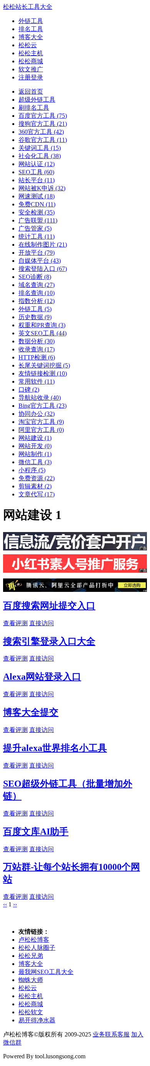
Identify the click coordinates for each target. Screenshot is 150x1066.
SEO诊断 (34, 277)
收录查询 (36, 349)
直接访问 (41, 623)
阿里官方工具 (41, 430)
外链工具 (30, 21)
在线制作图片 (42, 244)
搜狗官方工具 (42, 123)
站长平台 (36, 180)
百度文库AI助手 (35, 832)
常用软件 (36, 381)
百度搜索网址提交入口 (49, 606)
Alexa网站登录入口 (42, 677)
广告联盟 (37, 220)
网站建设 (35, 438)
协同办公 (36, 413)
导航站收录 (39, 397)
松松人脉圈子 (36, 947)
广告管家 (35, 228)
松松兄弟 (30, 955)
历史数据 (35, 317)
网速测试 (36, 196)
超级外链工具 (36, 99)
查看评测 (15, 623)
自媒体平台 (39, 260)
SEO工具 (36, 172)
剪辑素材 (35, 486)
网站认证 (36, 164)
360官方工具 (41, 132)
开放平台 (36, 252)
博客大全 (30, 37)
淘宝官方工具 (41, 421)
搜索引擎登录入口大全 (49, 641)
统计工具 (36, 236)
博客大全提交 (30, 712)
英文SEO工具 (42, 333)
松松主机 (30, 53)
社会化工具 (39, 156)
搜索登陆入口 (42, 268)
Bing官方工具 (42, 405)
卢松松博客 (33, 939)
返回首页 (30, 91)
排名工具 (30, 29)
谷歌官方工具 (42, 140)
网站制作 (35, 454)
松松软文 (30, 1012)
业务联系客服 (111, 1034)
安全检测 (36, 212)
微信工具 (35, 462)
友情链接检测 (42, 373)
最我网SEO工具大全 (45, 972)
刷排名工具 (33, 107)
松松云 (27, 45)
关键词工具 (39, 148)
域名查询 (36, 285)
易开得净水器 (36, 1020)
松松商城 (30, 61)
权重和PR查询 (41, 325)
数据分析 (36, 341)
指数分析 (36, 301)
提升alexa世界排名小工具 (55, 748)
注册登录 (30, 77)
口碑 (28, 389)
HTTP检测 (36, 357)
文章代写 (36, 494)
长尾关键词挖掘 (44, 365)
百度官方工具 (42, 115)
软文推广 (30, 69)
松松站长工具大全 (27, 6)
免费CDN (36, 204)
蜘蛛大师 (30, 980)
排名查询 (36, 293)
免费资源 (36, 478)
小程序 (31, 470)
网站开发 (35, 446)
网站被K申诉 (41, 188)
